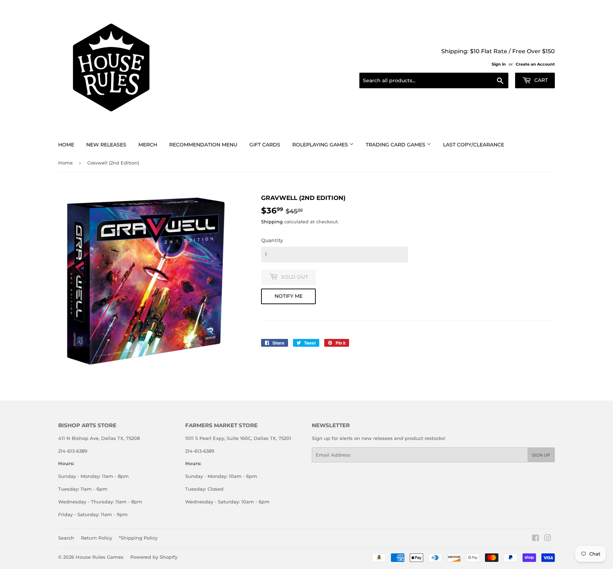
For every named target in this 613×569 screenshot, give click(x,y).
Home (66, 144)
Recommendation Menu (203, 144)
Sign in (499, 64)
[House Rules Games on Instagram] (547, 539)
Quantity (272, 240)
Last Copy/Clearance (473, 144)
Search (66, 538)
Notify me (289, 296)
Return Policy (96, 538)
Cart (540, 80)
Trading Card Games (396, 144)
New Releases (106, 144)
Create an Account (535, 64)
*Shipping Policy (138, 538)
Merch (147, 144)
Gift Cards (264, 144)
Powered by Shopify (153, 557)
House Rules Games (99, 557)
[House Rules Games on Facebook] (535, 539)
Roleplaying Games (320, 144)
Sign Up (541, 455)
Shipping (272, 221)
